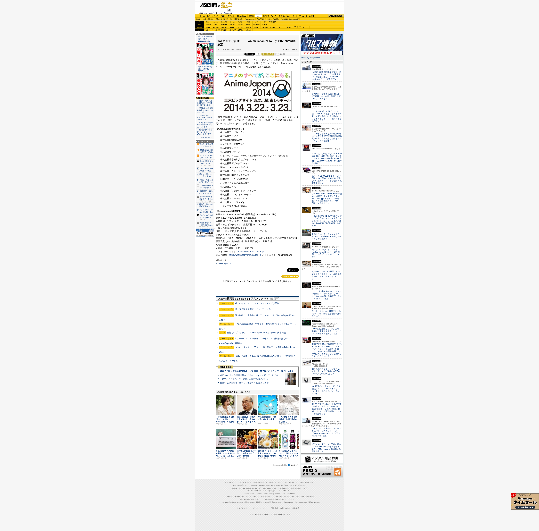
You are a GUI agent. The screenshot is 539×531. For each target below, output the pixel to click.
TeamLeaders (250, 19)
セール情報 (310, 16)
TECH (223, 16)
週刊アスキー (239, 19)
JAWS (208, 27)
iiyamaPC (224, 22)
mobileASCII (277, 499)
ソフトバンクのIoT (297, 27)
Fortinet (272, 27)
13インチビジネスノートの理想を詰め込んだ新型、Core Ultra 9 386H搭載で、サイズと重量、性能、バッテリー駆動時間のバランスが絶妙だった (327, 409)
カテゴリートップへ (290, 276)
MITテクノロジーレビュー (290, 499)
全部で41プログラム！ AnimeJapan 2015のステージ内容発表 (256, 332)
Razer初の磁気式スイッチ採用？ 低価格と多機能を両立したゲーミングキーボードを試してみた (327, 331)
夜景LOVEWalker (275, 502)
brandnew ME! (240, 30)
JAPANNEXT (224, 30)
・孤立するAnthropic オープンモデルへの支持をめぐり (205, 125)
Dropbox (248, 27)
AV (272, 16)
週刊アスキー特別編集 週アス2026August (205, 69)
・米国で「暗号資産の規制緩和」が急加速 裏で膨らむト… (204, 103)
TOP (226, 482)
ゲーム (301, 16)
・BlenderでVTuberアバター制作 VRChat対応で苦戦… (205, 132)
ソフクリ (305, 27)
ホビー (258, 16)
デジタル (231, 16)
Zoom (289, 27)
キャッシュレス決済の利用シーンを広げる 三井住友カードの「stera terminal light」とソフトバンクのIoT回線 (326, 432)
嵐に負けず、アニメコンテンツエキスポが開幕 (257, 303)
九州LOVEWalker (288, 502)
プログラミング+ (261, 19)
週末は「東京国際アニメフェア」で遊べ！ (255, 309)
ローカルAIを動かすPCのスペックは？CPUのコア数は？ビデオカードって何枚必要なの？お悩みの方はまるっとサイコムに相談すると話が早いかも (327, 116)
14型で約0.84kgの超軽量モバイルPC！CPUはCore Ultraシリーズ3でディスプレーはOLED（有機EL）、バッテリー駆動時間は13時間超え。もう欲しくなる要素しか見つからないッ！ (327, 350)
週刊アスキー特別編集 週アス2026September (205, 38)
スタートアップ (292, 16)
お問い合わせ (285, 508)
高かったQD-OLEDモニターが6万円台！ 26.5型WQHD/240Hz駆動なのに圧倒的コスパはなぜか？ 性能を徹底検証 (327, 179)
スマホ (283, 16)
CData (256, 27)
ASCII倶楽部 (336, 16)
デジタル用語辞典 (266, 499)
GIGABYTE (232, 24)
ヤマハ (281, 27)
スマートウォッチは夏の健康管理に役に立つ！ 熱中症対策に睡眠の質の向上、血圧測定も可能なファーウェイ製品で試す (327, 137)
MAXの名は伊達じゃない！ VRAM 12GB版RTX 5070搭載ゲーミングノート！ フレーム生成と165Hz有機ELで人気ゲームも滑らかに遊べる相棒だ (327, 158)
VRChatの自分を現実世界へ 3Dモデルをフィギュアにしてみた (250, 375)
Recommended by (280, 465)
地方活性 (276, 19)
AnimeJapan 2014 (225, 264)
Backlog (265, 27)
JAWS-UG (242, 488)
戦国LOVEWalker (314, 502)
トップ (198, 16)
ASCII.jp (208, 5)
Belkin (264, 24)
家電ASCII (219, 19)
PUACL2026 (284, 19)
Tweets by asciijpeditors (310, 58)
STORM (302, 485)
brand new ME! (281, 491)
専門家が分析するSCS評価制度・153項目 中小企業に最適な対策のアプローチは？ (326, 96)
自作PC (266, 16)
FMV (207, 22)
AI (204, 16)
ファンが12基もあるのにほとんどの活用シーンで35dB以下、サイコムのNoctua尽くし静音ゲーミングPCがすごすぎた (327, 295)
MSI (248, 22)
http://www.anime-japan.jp (251, 251)
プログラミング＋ (276, 496)
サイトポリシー (244, 508)
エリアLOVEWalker (236, 502)
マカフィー (207, 30)
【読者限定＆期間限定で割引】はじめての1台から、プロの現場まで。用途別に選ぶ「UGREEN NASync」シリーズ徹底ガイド (326, 75)
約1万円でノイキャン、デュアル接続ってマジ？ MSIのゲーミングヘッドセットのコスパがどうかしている (326, 390)
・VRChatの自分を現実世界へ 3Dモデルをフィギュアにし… (205, 110)
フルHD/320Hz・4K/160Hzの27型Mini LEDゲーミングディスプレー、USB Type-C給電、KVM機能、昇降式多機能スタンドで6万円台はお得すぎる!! (327, 198)
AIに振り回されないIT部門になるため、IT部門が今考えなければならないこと (326, 313)
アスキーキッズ (201, 19)
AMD (215, 24)
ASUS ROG (224, 24)
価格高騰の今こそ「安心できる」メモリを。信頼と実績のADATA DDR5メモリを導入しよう (326, 371)
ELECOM (208, 24)
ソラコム (240, 27)
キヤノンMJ (216, 30)
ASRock (240, 24)
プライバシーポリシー (260, 508)
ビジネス (215, 16)
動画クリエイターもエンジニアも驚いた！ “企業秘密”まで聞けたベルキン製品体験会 (326, 236)
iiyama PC (262, 485)
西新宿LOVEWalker (262, 502)
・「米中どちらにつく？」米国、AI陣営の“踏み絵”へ (204, 117)
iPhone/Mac (241, 16)
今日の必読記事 (245, 499)
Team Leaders (265, 496)
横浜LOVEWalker (249, 502)
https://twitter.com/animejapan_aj (245, 255)
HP (265, 22)
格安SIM (210, 19)
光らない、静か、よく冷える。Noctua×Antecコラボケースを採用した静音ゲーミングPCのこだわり (326, 253)
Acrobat (216, 27)
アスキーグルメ (229, 19)
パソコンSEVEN (240, 22)
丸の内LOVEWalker (301, 502)
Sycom (232, 22)
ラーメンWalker (224, 502)
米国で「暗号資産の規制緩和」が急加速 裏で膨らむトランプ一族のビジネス (257, 371)
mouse (215, 22)
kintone (224, 27)
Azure (232, 27)
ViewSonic (256, 24)
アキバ (277, 16)
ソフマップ (232, 30)
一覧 (258, 54)
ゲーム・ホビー (227, 5)
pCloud (248, 30)
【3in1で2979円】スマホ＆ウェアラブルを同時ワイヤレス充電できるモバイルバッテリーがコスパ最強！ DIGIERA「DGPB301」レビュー (327, 221)
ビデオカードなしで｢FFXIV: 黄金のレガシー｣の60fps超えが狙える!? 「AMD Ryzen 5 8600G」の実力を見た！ (326, 448)
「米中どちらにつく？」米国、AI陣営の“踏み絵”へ (244, 379)
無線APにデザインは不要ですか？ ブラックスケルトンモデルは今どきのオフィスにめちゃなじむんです (328, 275)
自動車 (251, 16)
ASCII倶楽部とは (207, 138)
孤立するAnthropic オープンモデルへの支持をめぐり (245, 383)
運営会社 (274, 508)
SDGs (270, 19)
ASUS (257, 22)
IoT (208, 16)
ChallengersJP (294, 19)
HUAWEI (248, 24)
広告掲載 (295, 508)
